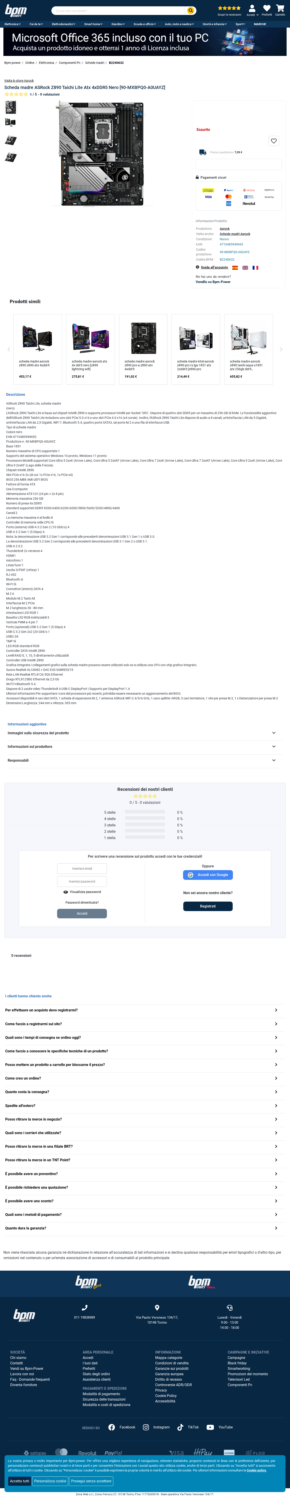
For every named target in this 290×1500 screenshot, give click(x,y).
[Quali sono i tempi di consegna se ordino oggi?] (276, 1038)
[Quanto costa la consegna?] (276, 1092)
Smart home (92, 24)
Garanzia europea (169, 1374)
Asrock (225, 228)
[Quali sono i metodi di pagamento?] (276, 1215)
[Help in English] (245, 267)
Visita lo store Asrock (19, 80)
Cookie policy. (257, 1470)
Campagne (236, 1358)
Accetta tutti (19, 1481)
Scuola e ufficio (144, 24)
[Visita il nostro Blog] (88, 1282)
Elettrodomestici (62, 24)
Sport (239, 24)
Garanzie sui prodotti (171, 1368)
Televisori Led (239, 1379)
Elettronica (11, 24)
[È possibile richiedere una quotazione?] (276, 1188)
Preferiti (89, 1368)
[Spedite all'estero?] (276, 1106)
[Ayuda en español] (235, 267)
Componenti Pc (240, 1385)
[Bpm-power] (16, 10)
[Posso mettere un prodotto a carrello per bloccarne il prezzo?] (276, 1065)
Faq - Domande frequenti (30, 1379)
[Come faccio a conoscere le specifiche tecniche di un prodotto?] (276, 1051)
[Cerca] (190, 11)
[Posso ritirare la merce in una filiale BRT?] (276, 1147)
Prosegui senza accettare (91, 1481)
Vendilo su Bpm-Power (213, 282)
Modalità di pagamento (101, 1394)
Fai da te (35, 24)
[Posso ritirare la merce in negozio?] (276, 1120)
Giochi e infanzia (213, 24)
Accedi (88, 1358)
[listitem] (37, 349)
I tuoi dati (90, 1363)
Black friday (237, 1363)
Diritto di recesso (168, 1379)
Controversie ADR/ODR (173, 1385)
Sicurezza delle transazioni (104, 1399)
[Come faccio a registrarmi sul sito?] (276, 1024)
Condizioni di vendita (172, 1363)
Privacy (161, 1390)
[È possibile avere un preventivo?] (276, 1174)
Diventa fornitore (23, 1385)
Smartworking (239, 1368)
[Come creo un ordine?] (276, 1079)
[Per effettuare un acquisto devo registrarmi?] (276, 1010)
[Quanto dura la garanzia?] (276, 1228)
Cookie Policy (166, 1396)
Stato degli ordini (96, 1374)
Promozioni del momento (248, 1374)
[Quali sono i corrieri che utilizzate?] (276, 1133)
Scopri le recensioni (229, 14)
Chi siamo (18, 1358)
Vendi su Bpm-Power (26, 1368)
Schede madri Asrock (235, 234)
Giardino (116, 24)
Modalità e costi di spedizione (106, 1405)
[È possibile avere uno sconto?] (276, 1201)
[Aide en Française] (255, 267)
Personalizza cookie (50, 1481)
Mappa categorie (168, 1358)
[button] (8, 349)
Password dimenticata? (82, 902)
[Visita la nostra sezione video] (202, 1282)
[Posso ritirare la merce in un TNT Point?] (276, 1160)
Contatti (16, 1363)
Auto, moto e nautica (178, 24)
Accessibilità (165, 1401)
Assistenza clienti (97, 1379)
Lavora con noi (22, 1374)
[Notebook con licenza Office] (145, 41)
